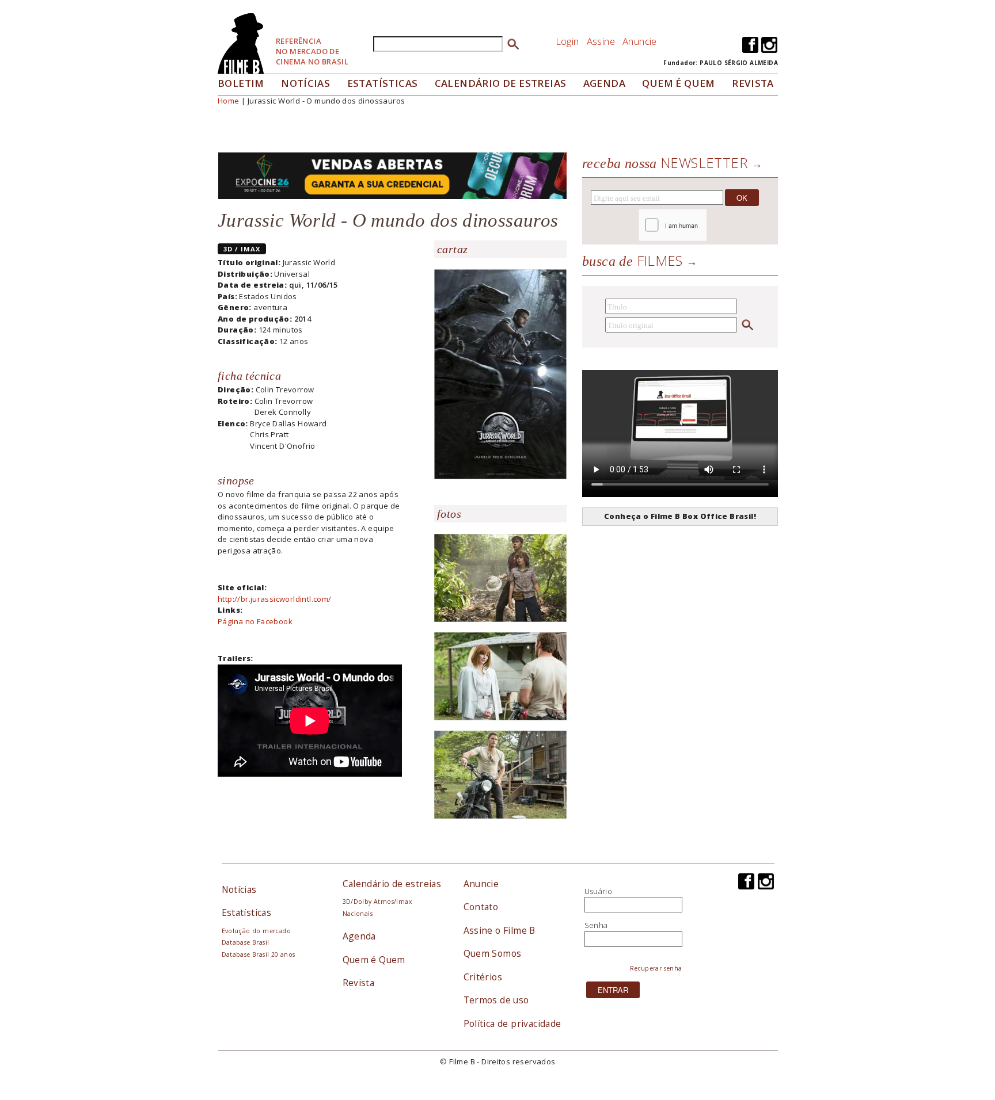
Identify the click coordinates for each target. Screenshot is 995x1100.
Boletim (241, 83)
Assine (601, 41)
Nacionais (358, 914)
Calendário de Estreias (501, 83)
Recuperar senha (656, 968)
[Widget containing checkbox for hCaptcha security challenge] (704, 225)
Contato (481, 906)
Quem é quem (678, 83)
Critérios (483, 977)
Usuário (598, 891)
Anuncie (639, 41)
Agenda (604, 83)
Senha (596, 925)
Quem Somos (493, 953)
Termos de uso (496, 1000)
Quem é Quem (374, 959)
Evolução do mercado (256, 931)
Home (229, 101)
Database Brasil (245, 942)
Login (567, 41)
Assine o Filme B (500, 930)
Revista (753, 83)
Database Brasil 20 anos (258, 954)
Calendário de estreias (392, 883)
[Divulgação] (500, 373)
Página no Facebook (255, 621)
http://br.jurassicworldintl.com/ (274, 599)
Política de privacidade (512, 1023)
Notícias (305, 83)
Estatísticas (382, 83)
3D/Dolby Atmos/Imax (377, 901)
